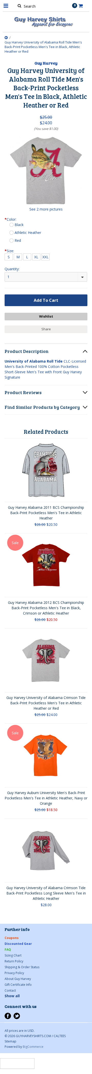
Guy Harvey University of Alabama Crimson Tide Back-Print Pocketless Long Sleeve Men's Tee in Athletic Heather (46, 893)
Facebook (8, 1016)
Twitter (17, 1016)
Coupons (12, 938)
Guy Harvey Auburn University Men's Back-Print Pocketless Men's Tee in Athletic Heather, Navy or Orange (46, 798)
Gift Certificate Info (18, 984)
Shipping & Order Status (22, 967)
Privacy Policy (14, 973)
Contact (10, 990)
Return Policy (14, 961)
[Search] (19, 5)
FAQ (8, 949)
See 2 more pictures (46, 209)
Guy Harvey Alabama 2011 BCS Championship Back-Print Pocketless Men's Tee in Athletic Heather (46, 512)
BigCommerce (33, 1047)
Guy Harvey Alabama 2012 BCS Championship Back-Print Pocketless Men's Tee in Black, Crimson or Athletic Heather (46, 608)
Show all (12, 995)
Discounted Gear (18, 944)
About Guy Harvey (18, 979)
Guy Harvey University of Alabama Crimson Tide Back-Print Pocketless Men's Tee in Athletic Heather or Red (46, 703)
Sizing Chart (13, 955)
